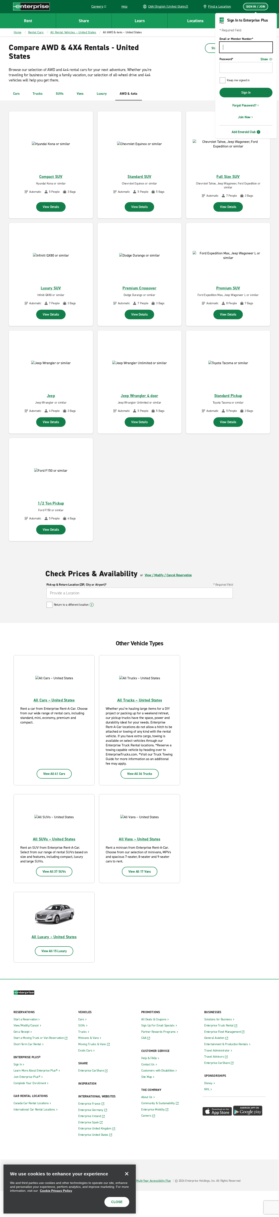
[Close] (126, 1173)
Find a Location (219, 6)
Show (264, 59)
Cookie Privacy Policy (56, 1190)
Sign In (246, 92)
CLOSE (116, 1202)
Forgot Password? (244, 105)
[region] (69, 1189)
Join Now (244, 117)
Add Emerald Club (244, 132)
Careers (100, 7)
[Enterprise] (31, 6)
